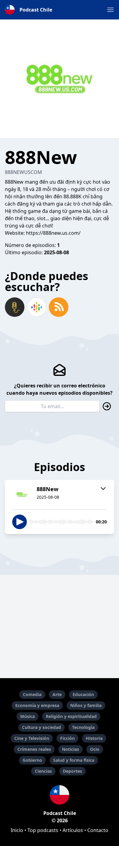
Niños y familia (86, 705)
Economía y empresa (37, 705)
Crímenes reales (34, 749)
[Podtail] (15, 307)
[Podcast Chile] (59, 795)
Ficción (67, 738)
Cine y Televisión (31, 738)
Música (27, 716)
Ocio (94, 749)
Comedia (32, 694)
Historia (94, 738)
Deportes (72, 771)
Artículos (73, 830)
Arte (57, 694)
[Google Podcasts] (37, 307)
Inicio (17, 830)
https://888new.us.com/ (53, 233)
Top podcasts (42, 830)
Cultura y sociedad (41, 727)
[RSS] (59, 307)
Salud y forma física (73, 760)
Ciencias (43, 771)
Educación (83, 694)
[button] (110, 9)
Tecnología (83, 727)
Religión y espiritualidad (71, 716)
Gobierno (32, 760)
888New (14, 182)
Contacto (97, 830)
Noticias (70, 749)
